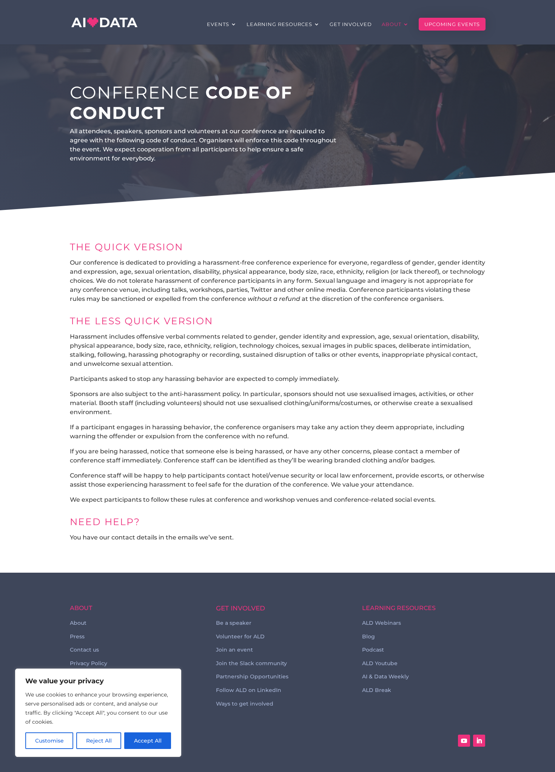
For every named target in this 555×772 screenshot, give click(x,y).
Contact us (84, 649)
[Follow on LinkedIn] (479, 741)
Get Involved (351, 24)
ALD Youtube (380, 663)
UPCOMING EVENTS (452, 24)
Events (218, 24)
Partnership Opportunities (252, 676)
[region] (98, 713)
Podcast (373, 649)
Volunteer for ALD (240, 636)
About (391, 24)
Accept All (148, 740)
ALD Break (376, 690)
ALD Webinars (381, 622)
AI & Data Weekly (385, 676)
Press (77, 636)
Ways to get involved (244, 703)
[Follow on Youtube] (464, 741)
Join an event (234, 649)
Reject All (99, 740)
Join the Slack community (251, 663)
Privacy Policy (88, 663)
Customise (49, 740)
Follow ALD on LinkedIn (248, 690)
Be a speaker (233, 622)
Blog (368, 636)
